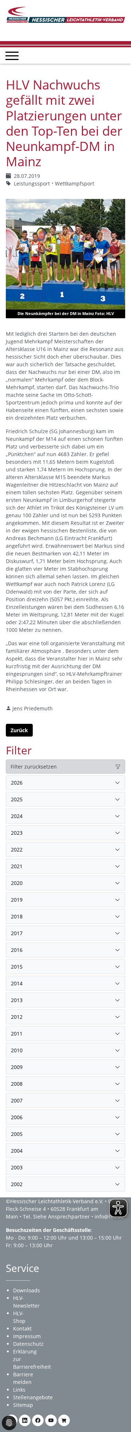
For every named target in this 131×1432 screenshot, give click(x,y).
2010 (17, 1050)
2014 (17, 983)
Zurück (19, 730)
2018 (17, 916)
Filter (19, 750)
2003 (17, 1167)
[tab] (65, 782)
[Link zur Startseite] (65, 14)
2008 (17, 1083)
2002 (17, 1184)
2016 (17, 949)
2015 (17, 966)
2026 (17, 782)
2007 (17, 1100)
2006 (17, 1117)
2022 (17, 849)
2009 (17, 1067)
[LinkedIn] (25, 1420)
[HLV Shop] (64, 1420)
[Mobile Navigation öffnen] (12, 55)
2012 (17, 1016)
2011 (17, 1033)
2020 (17, 882)
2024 (17, 816)
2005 (17, 1133)
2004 (17, 1150)
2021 (17, 866)
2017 (17, 933)
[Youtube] (51, 1420)
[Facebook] (38, 1420)
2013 (17, 1000)
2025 (17, 799)
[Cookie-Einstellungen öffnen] (9, 1423)
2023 (17, 832)
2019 (17, 899)
